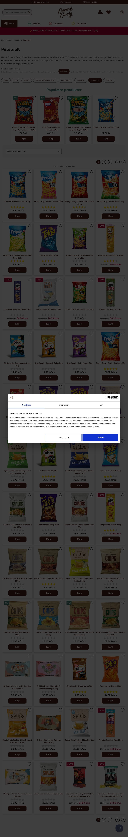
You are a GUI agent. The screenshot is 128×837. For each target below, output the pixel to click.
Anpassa (62, 437)
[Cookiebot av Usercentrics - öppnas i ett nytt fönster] (107, 397)
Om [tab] (101, 405)
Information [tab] (64, 405)
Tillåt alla (100, 437)
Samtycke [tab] (26, 405)
